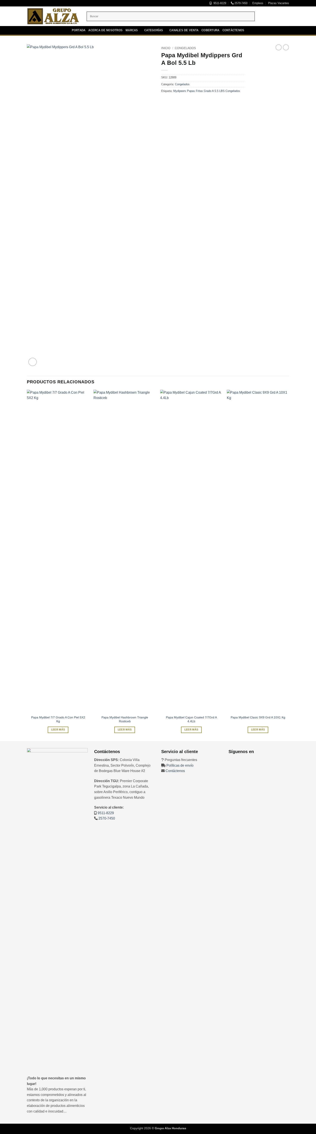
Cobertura (210, 30)
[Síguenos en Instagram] (272, 16)
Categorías (153, 30)
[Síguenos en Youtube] (283, 16)
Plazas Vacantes (278, 3)
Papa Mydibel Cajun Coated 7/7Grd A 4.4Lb (191, 719)
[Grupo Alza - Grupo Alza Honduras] (53, 16)
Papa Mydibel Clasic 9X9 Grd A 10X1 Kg (258, 717)
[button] (32, 362)
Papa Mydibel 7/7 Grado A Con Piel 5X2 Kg (58, 719)
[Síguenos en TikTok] (277, 16)
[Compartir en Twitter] (172, 101)
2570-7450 (240, 3)
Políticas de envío (179, 765)
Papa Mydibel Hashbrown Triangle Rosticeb (124, 719)
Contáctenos (233, 30)
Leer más (58, 729)
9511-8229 (219, 3)
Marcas (132, 30)
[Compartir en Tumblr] (179, 101)
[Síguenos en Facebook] (266, 16)
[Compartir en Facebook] (165, 101)
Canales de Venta (183, 30)
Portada (79, 30)
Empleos (257, 3)
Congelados (185, 48)
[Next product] (279, 47)
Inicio (165, 48)
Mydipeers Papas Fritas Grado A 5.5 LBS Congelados (206, 91)
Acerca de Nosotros (105, 30)
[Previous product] (286, 47)
